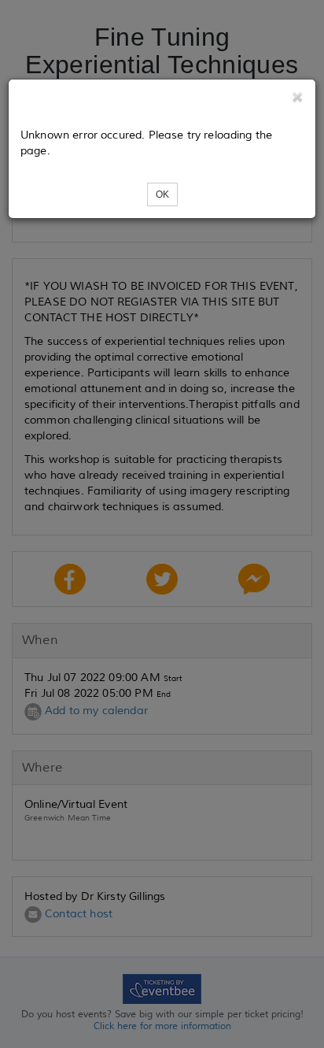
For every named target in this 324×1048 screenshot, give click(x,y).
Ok (162, 194)
